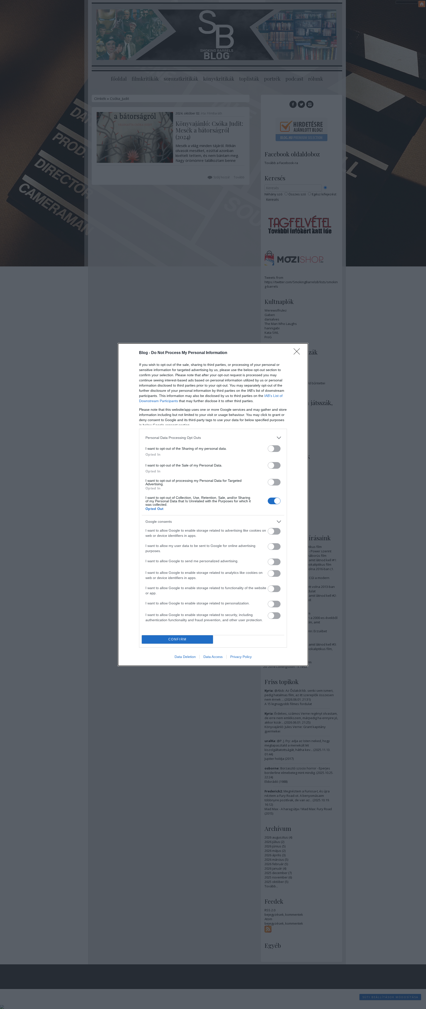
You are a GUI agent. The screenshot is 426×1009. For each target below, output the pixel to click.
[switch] (274, 448)
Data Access (213, 657)
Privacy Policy (241, 657)
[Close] (298, 353)
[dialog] (213, 504)
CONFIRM (177, 639)
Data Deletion (185, 657)
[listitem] (213, 437)
